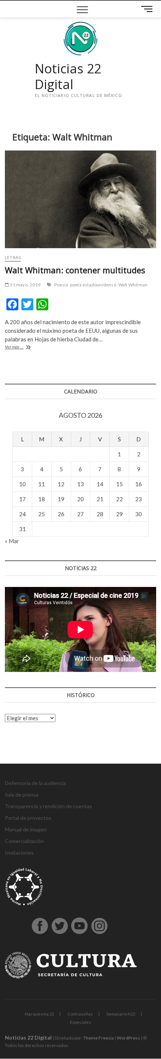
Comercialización (24, 841)
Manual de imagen (26, 829)
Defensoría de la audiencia (35, 783)
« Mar (12, 541)
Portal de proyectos (28, 818)
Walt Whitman (133, 284)
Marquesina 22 (39, 1013)
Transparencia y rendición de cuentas (48, 806)
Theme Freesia (98, 1038)
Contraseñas (80, 1013)
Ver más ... (24, 348)
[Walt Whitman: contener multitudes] (80, 199)
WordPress (128, 1038)
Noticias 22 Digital (68, 76)
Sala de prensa (22, 794)
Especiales (80, 1022)
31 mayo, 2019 (24, 284)
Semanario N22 (120, 1013)
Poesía (61, 284)
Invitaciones (19, 852)
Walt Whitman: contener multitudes (75, 270)
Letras (13, 257)
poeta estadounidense (93, 284)
